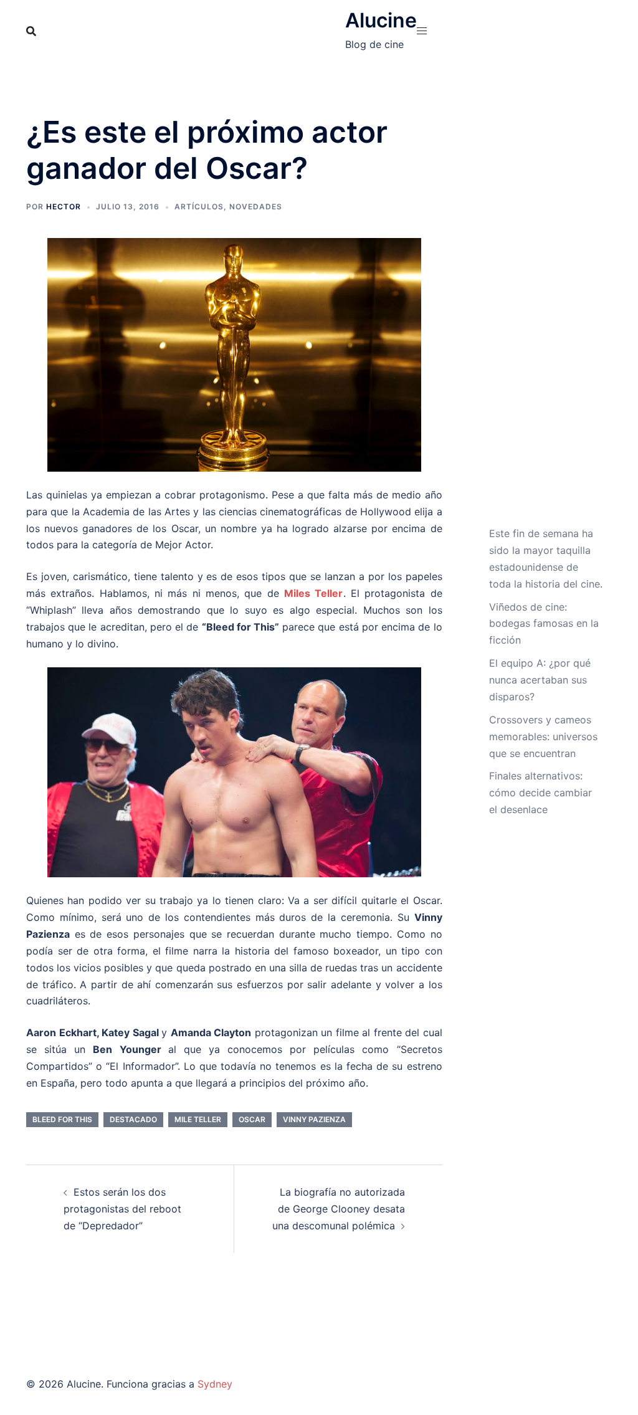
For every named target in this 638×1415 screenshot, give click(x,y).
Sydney (215, 1384)
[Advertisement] (546, 320)
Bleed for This (62, 1119)
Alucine (381, 20)
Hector (63, 206)
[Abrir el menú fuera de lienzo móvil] (422, 30)
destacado (133, 1119)
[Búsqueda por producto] (31, 31)
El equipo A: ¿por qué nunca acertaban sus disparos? (540, 680)
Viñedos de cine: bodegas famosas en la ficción (544, 624)
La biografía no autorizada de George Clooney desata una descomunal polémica (338, 1209)
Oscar (252, 1119)
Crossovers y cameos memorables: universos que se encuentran (543, 736)
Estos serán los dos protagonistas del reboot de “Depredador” (122, 1209)
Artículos (199, 206)
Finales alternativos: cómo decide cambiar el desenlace (540, 792)
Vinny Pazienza (314, 1119)
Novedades (255, 206)
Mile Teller (197, 1119)
